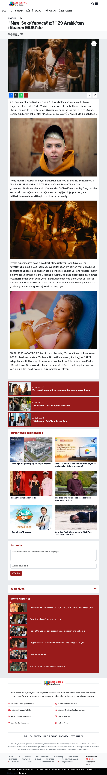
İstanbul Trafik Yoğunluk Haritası (71, 710)
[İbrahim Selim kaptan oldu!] (31, 483)
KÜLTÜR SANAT (34, 11)
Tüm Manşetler (64, 716)
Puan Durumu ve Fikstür (21, 716)
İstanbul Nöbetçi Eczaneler (22, 704)
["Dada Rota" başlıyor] (31, 517)
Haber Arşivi (63, 723)
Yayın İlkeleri (67, 762)
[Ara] (92, 4)
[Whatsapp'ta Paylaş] (21, 95)
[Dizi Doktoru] (18, 4)
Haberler (12, 18)
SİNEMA (19, 11)
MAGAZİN (26, 759)
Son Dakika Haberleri (20, 723)
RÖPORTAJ (50, 11)
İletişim (15, 762)
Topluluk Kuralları (46, 762)
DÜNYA (38, 759)
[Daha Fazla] (26, 95)
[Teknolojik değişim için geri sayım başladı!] (31, 449)
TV (10, 11)
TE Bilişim (90, 759)
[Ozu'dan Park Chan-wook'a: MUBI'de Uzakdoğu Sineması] (76, 517)
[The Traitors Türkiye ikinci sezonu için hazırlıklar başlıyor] (76, 483)
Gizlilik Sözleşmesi (69, 759)
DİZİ (4, 11)
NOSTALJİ (13, 759)
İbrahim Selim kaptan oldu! (23, 498)
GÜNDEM (50, 759)
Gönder (16, 573)
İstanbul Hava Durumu (67, 704)
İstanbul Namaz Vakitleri (22, 710)
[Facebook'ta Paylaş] (11, 95)
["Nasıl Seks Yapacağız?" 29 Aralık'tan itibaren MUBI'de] (53, 65)
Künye (29, 762)
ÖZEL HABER (65, 11)
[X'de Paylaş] (16, 95)
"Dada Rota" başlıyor (20, 532)
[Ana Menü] (96, 4)
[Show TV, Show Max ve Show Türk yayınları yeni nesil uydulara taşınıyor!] (76, 449)
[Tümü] (95, 589)
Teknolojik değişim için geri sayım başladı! (31, 464)
